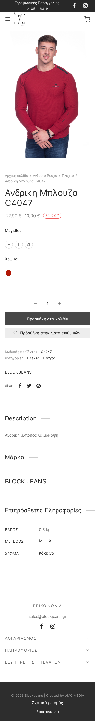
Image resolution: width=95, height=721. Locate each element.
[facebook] (74, 5)
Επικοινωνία (47, 711)
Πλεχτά (68, 175)
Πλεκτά (33, 358)
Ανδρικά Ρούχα (45, 175)
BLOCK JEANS (18, 372)
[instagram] (85, 5)
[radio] (9, 245)
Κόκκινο (46, 553)
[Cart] (87, 19)
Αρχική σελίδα (16, 175)
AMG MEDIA (74, 695)
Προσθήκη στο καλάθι (47, 318)
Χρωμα (11, 258)
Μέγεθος (13, 230)
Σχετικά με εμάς (47, 702)
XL (51, 540)
